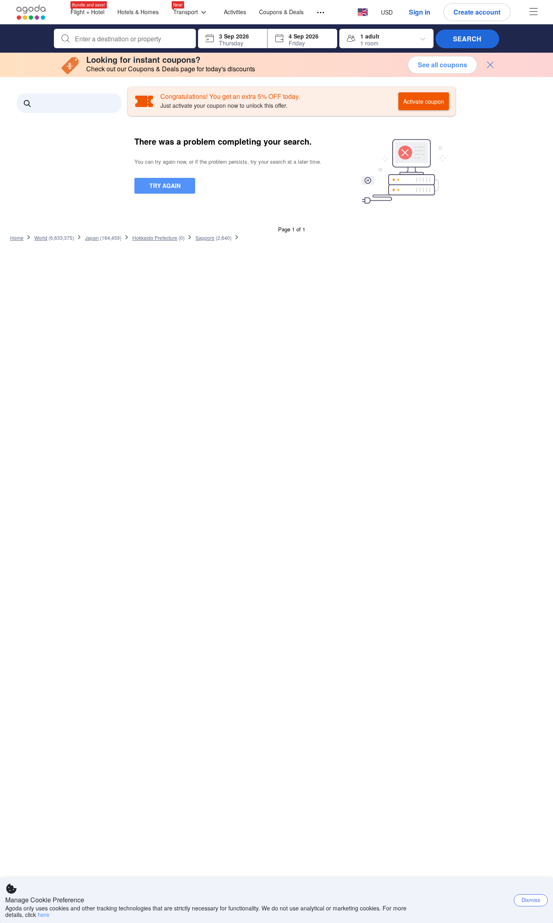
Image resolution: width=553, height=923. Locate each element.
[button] (191, 12)
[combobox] (131, 39)
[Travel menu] (317, 12)
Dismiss (530, 900)
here (43, 914)
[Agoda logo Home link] (31, 12)
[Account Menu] (533, 12)
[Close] (490, 65)
